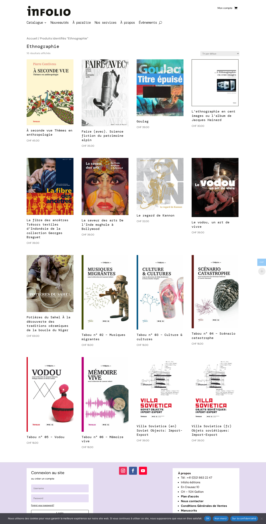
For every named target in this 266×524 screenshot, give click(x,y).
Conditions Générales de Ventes (204, 506)
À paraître (82, 23)
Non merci (221, 518)
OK (207, 518)
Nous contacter (192, 501)
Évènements (148, 23)
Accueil (32, 38)
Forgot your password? (42, 505)
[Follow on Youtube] (143, 471)
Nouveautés (59, 23)
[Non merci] (261, 518)
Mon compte (225, 8)
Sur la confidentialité (244, 518)
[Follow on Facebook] (133, 471)
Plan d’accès (190, 496)
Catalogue (35, 23)
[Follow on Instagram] (123, 471)
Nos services (105, 23)
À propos (127, 23)
